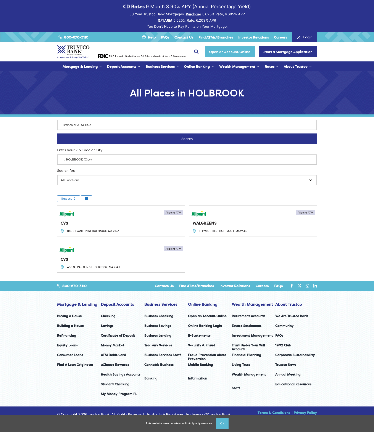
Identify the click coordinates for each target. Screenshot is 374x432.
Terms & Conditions (274, 412)
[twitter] (299, 285)
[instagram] (307, 285)
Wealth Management (252, 304)
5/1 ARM (165, 20)
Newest (67, 199)
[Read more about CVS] (121, 221)
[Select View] (86, 198)
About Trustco (288, 304)
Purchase (193, 14)
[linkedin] (315, 285)
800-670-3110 (76, 37)
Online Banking (203, 304)
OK (222, 423)
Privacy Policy (305, 412)
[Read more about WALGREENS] (253, 221)
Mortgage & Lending (77, 304)
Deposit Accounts (117, 304)
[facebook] (291, 285)
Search (192, 138)
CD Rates (134, 6)
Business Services (160, 304)
